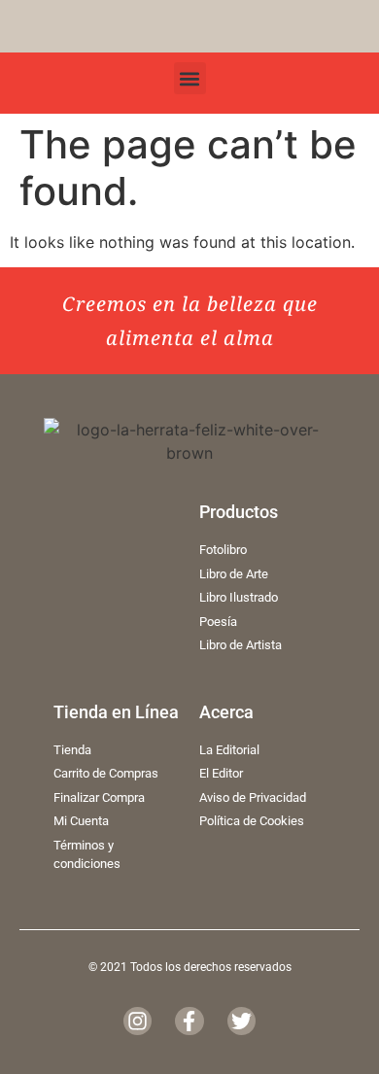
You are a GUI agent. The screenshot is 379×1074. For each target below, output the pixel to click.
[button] (190, 78)
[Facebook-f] (189, 1021)
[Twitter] (241, 1021)
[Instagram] (137, 1021)
